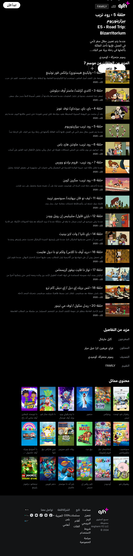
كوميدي (92, 357)
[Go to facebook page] (51, 515)
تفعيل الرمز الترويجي (86, 519)
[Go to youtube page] (36, 515)
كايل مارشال (105, 339)
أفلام (77, 520)
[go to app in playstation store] (27, 521)
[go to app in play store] (27, 515)
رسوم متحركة (105, 357)
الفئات (76, 526)
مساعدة (86, 510)
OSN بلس (67, 517)
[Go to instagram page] (46, 515)
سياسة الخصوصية (85, 540)
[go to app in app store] (27, 510)
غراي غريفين (106, 348)
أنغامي (66, 525)
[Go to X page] (32, 515)
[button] (11, 5)
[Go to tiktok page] (41, 515)
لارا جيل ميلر (91, 348)
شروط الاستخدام (85, 530)
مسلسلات (75, 515)
